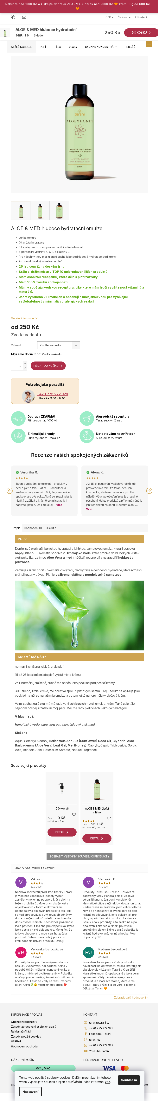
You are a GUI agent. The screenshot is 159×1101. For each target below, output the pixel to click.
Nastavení (30, 1092)
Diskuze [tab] (51, 528)
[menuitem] (21, 47)
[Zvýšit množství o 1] (25, 363)
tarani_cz (94, 1039)
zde (107, 1082)
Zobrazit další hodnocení (130, 997)
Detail (59, 832)
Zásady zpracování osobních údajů (33, 1026)
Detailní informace (22, 318)
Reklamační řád (21, 1031)
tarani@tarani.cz (99, 1022)
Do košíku (139, 32)
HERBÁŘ (16, 1041)
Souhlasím (129, 1080)
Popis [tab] (16, 528)
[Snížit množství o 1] (25, 368)
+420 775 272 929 (52, 394)
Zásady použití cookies (26, 1036)
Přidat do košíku (46, 365)
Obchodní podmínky (24, 1021)
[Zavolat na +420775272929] (16, 17)
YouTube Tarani (99, 1051)
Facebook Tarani (100, 1033)
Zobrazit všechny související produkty (79, 856)
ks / (43, 1068)
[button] (9, 490)
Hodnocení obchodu (24, 1046)
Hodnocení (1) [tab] (33, 528)
